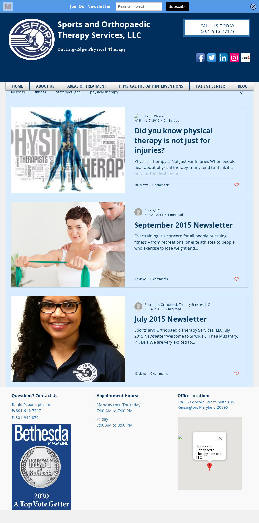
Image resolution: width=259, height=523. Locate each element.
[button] (242, 92)
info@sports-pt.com (33, 404)
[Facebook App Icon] (200, 57)
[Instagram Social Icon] (234, 57)
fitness (40, 92)
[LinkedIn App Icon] (223, 57)
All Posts (18, 92)
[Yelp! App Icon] (245, 57)
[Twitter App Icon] (211, 57)
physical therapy (104, 92)
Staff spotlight (68, 92)
